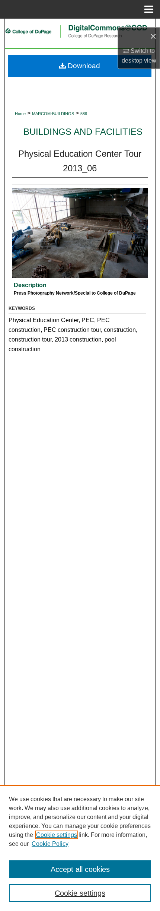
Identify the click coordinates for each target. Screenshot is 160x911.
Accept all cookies (80, 869)
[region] (80, 848)
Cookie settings (56, 835)
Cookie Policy (50, 844)
